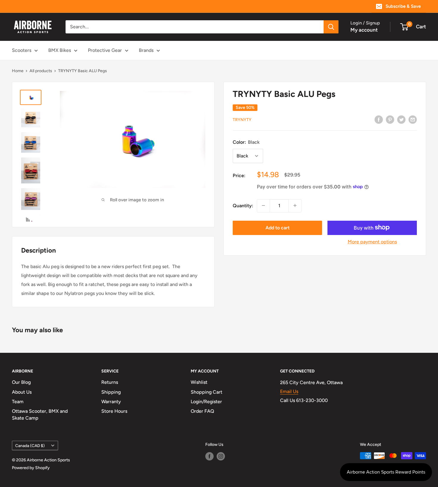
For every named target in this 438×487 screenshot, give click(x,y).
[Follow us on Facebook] (209, 456)
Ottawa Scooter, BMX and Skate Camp (40, 414)
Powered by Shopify (31, 467)
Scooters (21, 50)
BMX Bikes (59, 50)
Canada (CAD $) (30, 445)
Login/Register (206, 401)
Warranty (111, 401)
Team (18, 401)
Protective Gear (105, 50)
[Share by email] (413, 119)
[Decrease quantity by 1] (263, 205)
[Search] (331, 26)
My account (364, 30)
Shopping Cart (206, 392)
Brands (146, 50)
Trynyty (242, 119)
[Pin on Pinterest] (390, 119)
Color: (246, 142)
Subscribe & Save (403, 6)
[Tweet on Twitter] (401, 119)
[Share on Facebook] (379, 119)
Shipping (111, 392)
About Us (22, 392)
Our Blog (21, 382)
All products (40, 70)
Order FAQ (202, 411)
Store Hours (114, 411)
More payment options (372, 241)
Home (18, 70)
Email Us (289, 391)
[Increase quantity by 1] (295, 205)
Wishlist (199, 382)
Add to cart (277, 227)
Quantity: (243, 205)
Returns (109, 382)
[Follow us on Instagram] (221, 456)
